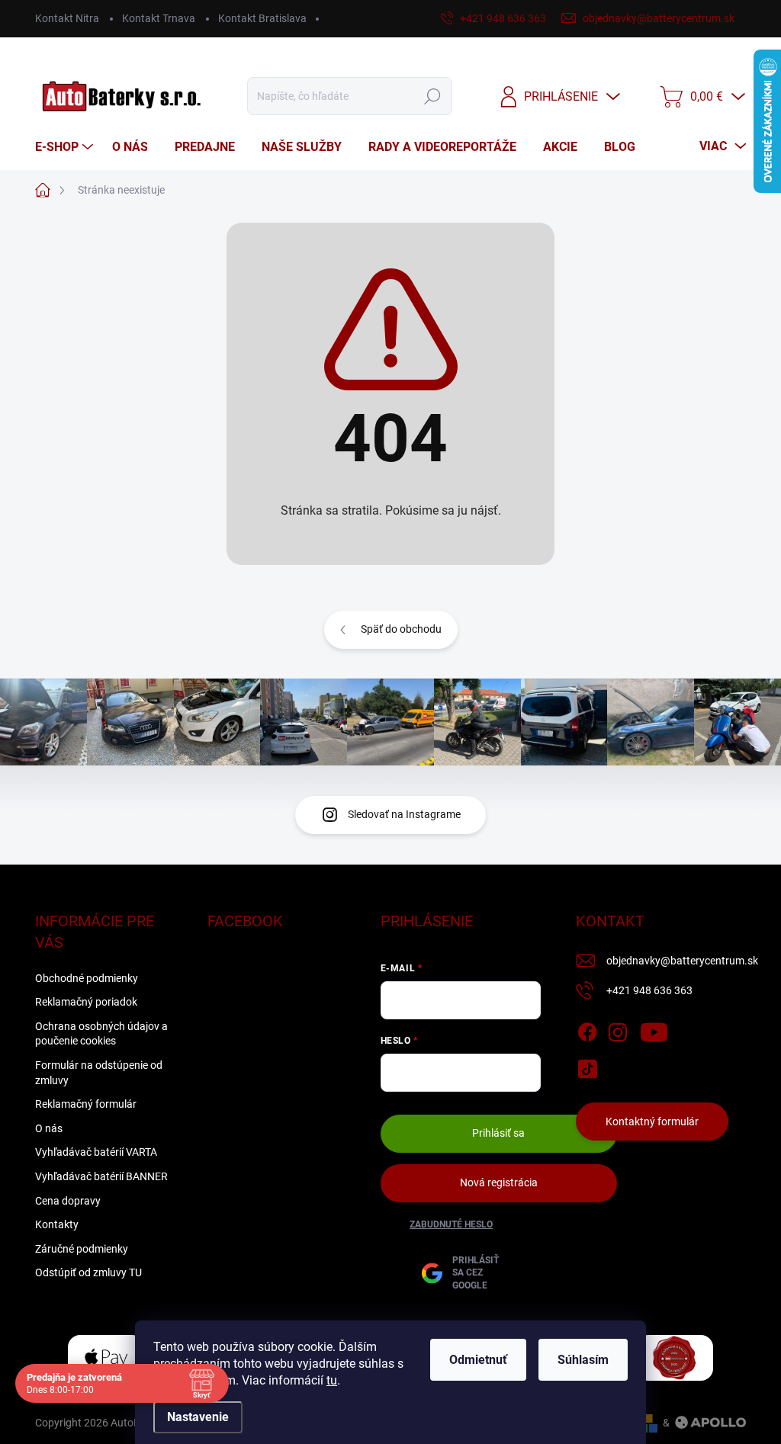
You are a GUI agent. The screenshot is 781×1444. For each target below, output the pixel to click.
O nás (49, 1128)
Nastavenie (198, 1417)
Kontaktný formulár (652, 1121)
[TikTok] (587, 1065)
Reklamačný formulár (86, 1104)
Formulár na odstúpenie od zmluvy (98, 1072)
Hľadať (432, 96)
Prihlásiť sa (498, 1133)
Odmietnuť (478, 1360)
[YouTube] (654, 1029)
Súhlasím (583, 1360)
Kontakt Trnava (158, 18)
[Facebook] (587, 1029)
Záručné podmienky (81, 1249)
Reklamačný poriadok (86, 1002)
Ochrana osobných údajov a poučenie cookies (101, 1034)
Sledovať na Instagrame (404, 814)
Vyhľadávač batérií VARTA (96, 1152)
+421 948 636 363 (649, 990)
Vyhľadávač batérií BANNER (101, 1176)
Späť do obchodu (401, 629)
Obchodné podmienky (86, 978)
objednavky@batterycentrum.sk (682, 961)
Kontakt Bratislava (262, 18)
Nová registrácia (499, 1182)
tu (331, 1380)
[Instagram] (617, 1029)
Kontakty (57, 1224)
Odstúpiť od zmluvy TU (88, 1272)
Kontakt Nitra (67, 18)
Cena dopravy (68, 1201)
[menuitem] (66, 147)
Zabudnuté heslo (451, 1224)
